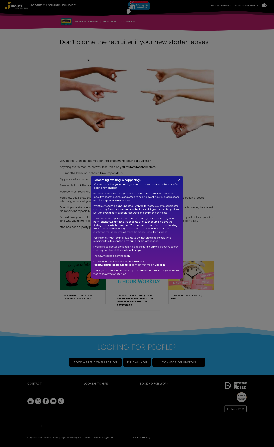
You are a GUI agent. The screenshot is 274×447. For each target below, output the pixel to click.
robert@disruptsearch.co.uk (110, 264)
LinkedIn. (160, 264)
